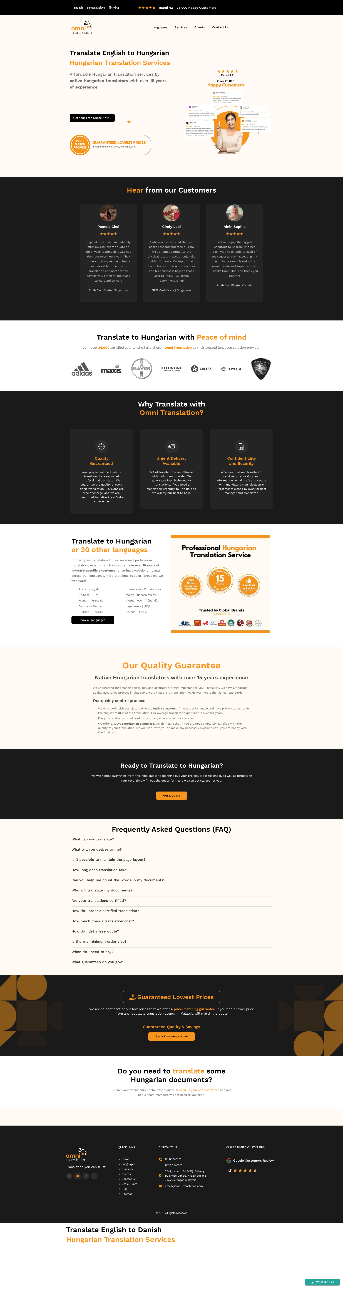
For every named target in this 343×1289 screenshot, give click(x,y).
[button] (70, 253)
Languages (159, 27)
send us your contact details (199, 1090)
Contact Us (220, 27)
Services (181, 27)
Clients (199, 27)
